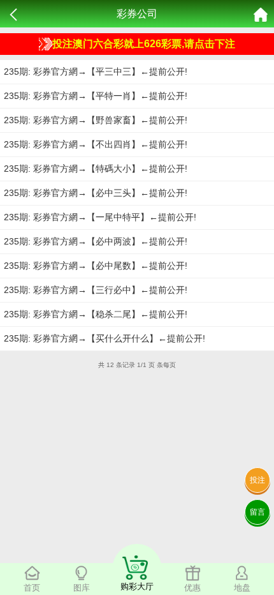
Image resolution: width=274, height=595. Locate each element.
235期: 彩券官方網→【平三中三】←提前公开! (95, 71)
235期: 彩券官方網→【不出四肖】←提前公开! (95, 144)
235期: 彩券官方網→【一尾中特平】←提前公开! (100, 217)
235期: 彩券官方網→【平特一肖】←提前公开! (95, 96)
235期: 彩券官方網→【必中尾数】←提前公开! (95, 265)
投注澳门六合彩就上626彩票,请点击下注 (143, 43)
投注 (257, 480)
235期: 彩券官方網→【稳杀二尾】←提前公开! (95, 314)
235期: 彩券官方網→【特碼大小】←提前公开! (95, 168)
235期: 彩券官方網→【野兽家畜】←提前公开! (95, 120)
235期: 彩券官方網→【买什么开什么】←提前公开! (104, 338)
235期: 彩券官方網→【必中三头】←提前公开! (95, 193)
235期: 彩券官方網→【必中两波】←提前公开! (95, 241)
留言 (257, 512)
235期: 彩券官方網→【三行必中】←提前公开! (95, 290)
